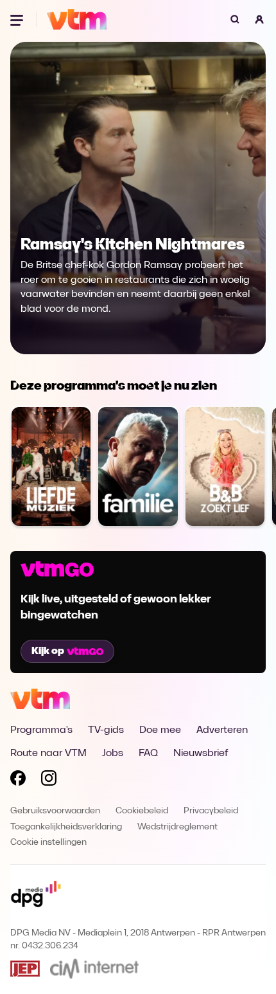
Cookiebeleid (142, 811)
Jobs (112, 753)
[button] (259, 19)
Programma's (41, 730)
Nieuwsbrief (200, 753)
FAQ (148, 753)
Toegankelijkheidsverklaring (66, 827)
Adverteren (222, 730)
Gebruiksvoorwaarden (55, 811)
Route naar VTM (48, 753)
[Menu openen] (18, 19)
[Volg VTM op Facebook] (18, 780)
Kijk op (47, 651)
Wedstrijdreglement (177, 827)
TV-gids (106, 730)
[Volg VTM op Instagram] (48, 780)
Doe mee (160, 730)
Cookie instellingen (48, 842)
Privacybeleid (211, 811)
